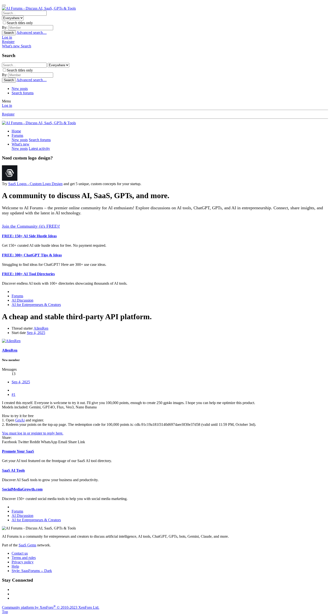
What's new (20, 144)
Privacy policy (23, 562)
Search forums (23, 93)
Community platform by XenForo (50, 607)
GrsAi (20, 420)
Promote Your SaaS (18, 451)
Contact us (20, 553)
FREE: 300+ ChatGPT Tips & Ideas (32, 255)
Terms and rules (24, 558)
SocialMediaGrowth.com (22, 489)
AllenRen (41, 328)
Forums (17, 135)
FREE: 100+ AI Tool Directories (28, 274)
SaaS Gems (27, 545)
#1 (13, 394)
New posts (20, 89)
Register (8, 114)
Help (15, 566)
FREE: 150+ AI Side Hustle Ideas (29, 236)
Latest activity (39, 148)
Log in (7, 105)
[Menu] (4, 5)
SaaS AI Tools (13, 470)
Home (16, 131)
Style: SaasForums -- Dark (32, 571)
